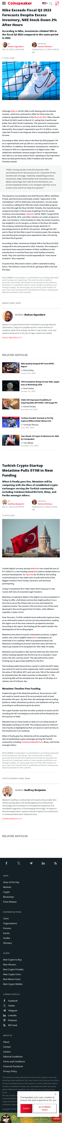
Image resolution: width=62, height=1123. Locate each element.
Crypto (6, 891)
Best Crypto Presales (13, 969)
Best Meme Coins (11, 979)
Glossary (7, 942)
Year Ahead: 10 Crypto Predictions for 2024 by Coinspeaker (40, 437)
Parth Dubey (28, 370)
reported (29, 574)
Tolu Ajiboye (28, 443)
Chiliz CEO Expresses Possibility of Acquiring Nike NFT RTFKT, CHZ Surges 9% (39, 401)
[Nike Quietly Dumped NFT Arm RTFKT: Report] (10, 368)
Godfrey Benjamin (16, 504)
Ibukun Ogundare (16, 46)
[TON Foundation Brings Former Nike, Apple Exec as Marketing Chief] (10, 386)
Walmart (30, 214)
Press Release (10, 901)
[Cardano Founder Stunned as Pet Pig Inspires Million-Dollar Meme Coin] (10, 422)
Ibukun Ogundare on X (12, 337)
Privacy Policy (10, 1071)
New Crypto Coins (12, 974)
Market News (8, 303)
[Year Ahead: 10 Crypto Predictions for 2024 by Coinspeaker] (10, 441)
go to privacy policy (45, 1108)
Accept (26, 1108)
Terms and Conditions (14, 1061)
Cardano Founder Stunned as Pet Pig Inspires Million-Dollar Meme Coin (37, 419)
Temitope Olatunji (30, 424)
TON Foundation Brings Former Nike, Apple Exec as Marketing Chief (40, 383)
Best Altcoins (9, 964)
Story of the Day (11, 882)
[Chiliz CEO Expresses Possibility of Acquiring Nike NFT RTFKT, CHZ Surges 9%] (10, 404)
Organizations (10, 923)
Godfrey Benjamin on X (12, 818)
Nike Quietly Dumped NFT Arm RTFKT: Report (37, 365)
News (18, 303)
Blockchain (8, 896)
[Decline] (55, 1094)
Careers (7, 1051)
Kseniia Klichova (45, 46)
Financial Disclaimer (13, 1066)
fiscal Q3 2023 (40, 117)
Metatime (35, 568)
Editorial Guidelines (12, 1056)
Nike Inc (14, 111)
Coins (6, 918)
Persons (7, 928)
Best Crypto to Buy (12, 959)
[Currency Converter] (57, 3)
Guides (6, 938)
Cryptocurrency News (13, 778)
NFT (34, 637)
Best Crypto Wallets (12, 984)
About (6, 1041)
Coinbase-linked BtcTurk (32, 742)
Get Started (56, 1117)
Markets (7, 887)
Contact (7, 1046)
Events (6, 933)
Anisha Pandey (29, 406)
